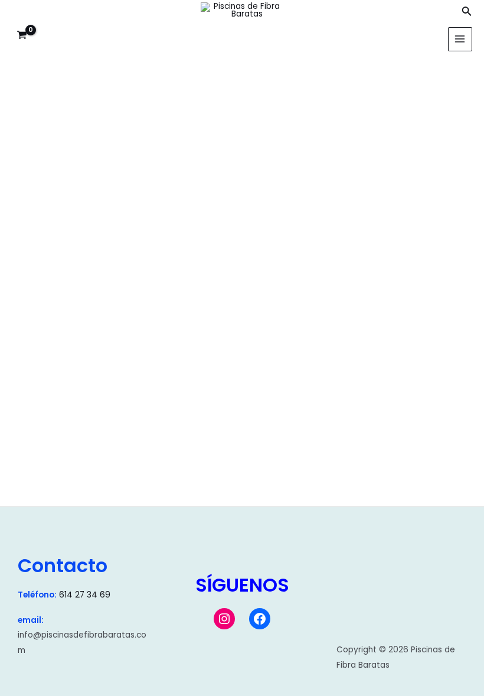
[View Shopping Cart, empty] (22, 35)
